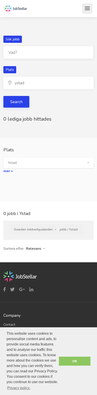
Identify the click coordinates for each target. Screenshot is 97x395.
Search (16, 101)
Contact (9, 324)
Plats (10, 69)
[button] (48, 162)
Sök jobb (13, 39)
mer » (8, 171)
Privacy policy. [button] (18, 388)
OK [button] (74, 361)
